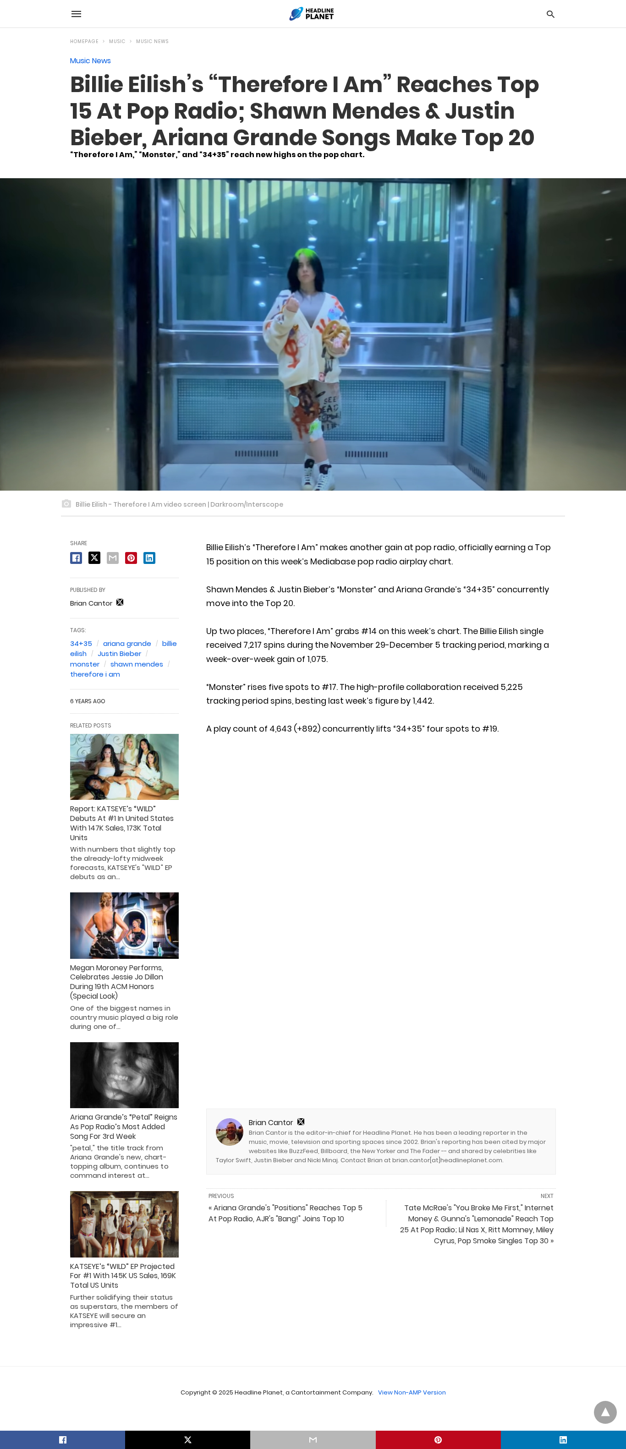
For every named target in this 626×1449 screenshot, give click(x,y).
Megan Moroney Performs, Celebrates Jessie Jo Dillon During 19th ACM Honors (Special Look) (116, 981)
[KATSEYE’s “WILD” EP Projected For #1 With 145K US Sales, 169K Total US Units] (124, 1224)
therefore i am (95, 674)
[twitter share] (94, 558)
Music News (152, 41)
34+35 (81, 643)
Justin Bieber (119, 653)
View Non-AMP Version (412, 1392)
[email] (312, 1440)
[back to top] (605, 1412)
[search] (550, 14)
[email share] (113, 558)
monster (84, 664)
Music (117, 41)
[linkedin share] (149, 558)
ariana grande (127, 643)
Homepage (84, 41)
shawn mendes (136, 664)
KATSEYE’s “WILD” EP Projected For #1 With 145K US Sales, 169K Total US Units (123, 1276)
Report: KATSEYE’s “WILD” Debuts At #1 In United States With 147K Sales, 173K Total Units (122, 823)
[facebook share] (76, 558)
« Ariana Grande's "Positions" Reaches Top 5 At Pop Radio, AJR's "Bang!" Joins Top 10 (285, 1213)
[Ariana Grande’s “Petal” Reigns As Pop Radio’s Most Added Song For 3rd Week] (124, 1075)
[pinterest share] (131, 558)
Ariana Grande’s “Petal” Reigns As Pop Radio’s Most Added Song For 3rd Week (123, 1127)
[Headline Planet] (312, 13)
